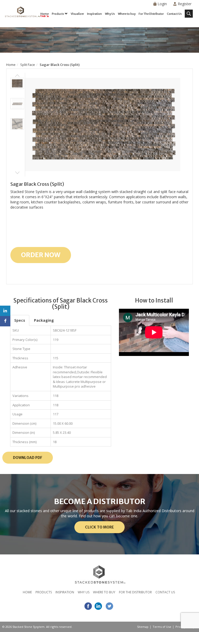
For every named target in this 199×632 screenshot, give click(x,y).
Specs (19, 320)
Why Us (110, 14)
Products (58, 14)
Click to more (99, 527)
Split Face (27, 64)
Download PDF (27, 457)
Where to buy (127, 14)
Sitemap (142, 627)
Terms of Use (162, 627)
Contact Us (174, 14)
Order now (40, 255)
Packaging (44, 320)
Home (44, 14)
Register (184, 3)
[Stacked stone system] (25, 14)
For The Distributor (151, 14)
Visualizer (77, 14)
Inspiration (94, 14)
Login (162, 3)
